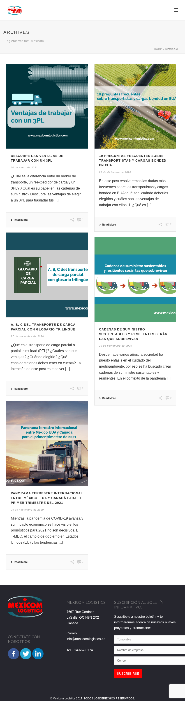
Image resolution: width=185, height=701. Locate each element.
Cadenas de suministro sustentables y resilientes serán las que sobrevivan (133, 334)
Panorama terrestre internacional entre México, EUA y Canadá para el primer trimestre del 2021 (47, 497)
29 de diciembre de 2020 (115, 172)
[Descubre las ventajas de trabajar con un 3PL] (47, 106)
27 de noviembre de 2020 (27, 336)
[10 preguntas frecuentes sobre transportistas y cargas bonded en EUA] (135, 106)
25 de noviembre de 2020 (115, 345)
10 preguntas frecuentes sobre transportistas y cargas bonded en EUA (132, 160)
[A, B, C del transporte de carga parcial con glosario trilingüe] (47, 275)
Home (158, 49)
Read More (21, 220)
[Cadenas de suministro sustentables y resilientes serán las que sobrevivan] (135, 279)
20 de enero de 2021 (24, 167)
